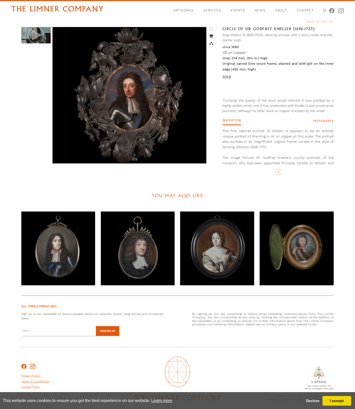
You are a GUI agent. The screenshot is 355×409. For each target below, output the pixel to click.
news (260, 10)
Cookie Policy (30, 386)
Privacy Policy (31, 375)
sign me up (107, 330)
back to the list (320, 21)
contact (305, 10)
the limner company (57, 9)
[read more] (278, 172)
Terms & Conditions (35, 381)
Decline (312, 401)
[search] (324, 10)
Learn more (161, 400)
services (212, 10)
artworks (183, 10)
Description (231, 120)
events (238, 10)
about (281, 10)
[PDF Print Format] (211, 36)
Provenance (323, 121)
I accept (337, 401)
